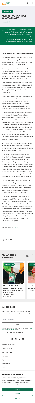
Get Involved (5, 356)
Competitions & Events (8, 344)
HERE (16, 227)
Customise (17, 394)
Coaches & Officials (8, 352)
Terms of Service (11, 329)
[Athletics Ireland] (6, 3)
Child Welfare (6, 363)
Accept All (17, 389)
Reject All (17, 398)
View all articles (27, 256)
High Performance (7, 360)
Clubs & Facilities (7, 348)
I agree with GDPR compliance (14, 332)
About (3, 367)
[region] (17, 387)
